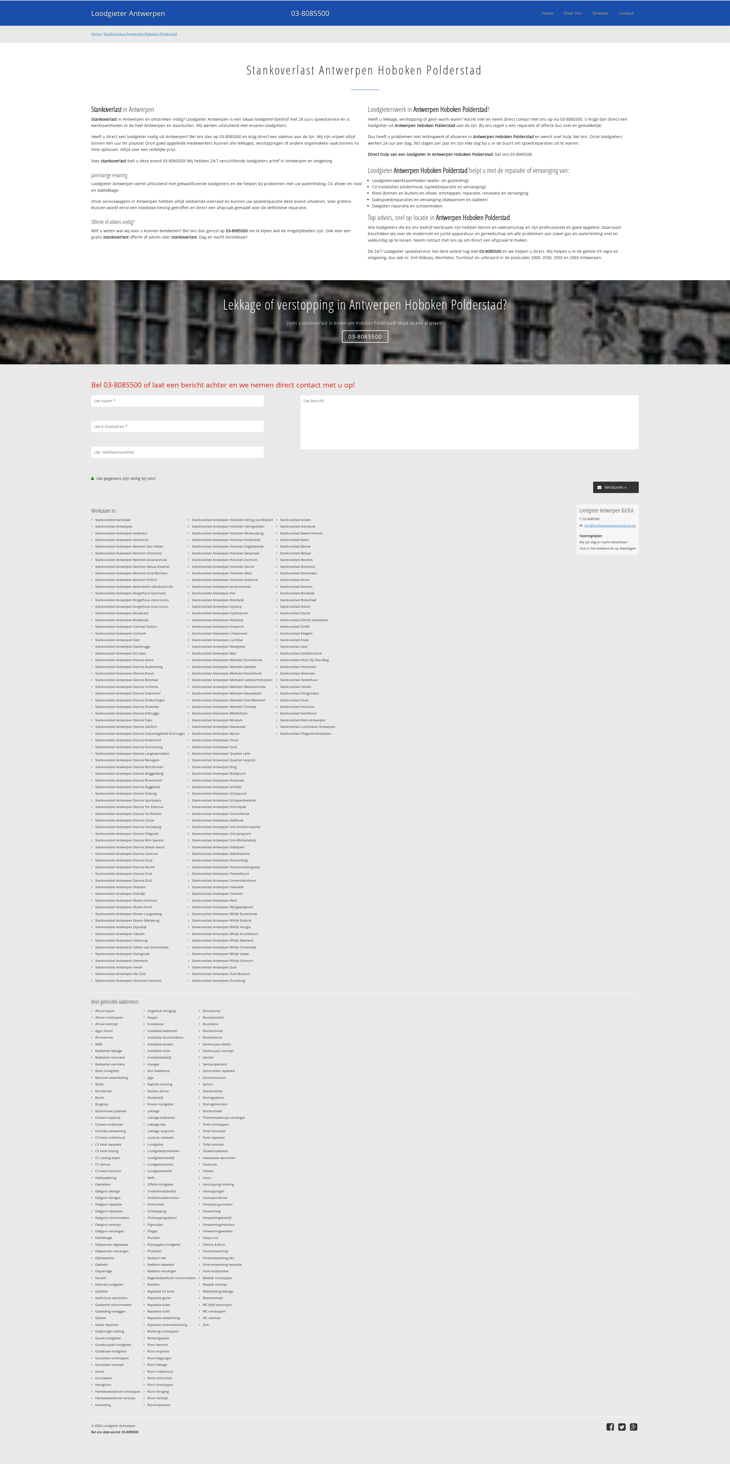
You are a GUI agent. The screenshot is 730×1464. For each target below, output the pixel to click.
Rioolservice (211, 1011)
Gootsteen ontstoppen (112, 1358)
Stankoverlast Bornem (296, 586)
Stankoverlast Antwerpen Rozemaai (218, 780)
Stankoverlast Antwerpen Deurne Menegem (127, 760)
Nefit (151, 1178)
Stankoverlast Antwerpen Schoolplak (219, 807)
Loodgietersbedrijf (161, 1158)
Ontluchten (155, 1204)
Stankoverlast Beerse (295, 546)
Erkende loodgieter (109, 1284)
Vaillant (208, 1171)
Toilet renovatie (214, 1131)
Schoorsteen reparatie (219, 1071)
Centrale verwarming (110, 1131)
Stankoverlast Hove (294, 700)
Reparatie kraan (159, 1305)
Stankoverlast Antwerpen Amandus (121, 533)
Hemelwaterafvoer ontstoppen (118, 1391)
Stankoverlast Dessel (295, 613)
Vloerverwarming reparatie (222, 1264)
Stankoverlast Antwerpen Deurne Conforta (126, 686)
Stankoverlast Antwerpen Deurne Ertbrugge (127, 713)
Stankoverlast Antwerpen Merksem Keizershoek (227, 673)
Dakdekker (103, 1184)
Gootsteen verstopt (109, 1364)
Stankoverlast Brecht (295, 606)
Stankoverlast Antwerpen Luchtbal (217, 640)
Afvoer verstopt (106, 1024)
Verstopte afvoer (215, 1198)
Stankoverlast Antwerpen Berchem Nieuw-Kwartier (132, 566)
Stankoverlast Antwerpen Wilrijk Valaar (220, 954)
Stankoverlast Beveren (296, 560)
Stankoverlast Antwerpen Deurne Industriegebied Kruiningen (140, 733)
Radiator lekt (156, 1258)
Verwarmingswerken (218, 1231)
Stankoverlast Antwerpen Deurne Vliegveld (126, 833)
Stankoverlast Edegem (296, 633)
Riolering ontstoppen (163, 1331)
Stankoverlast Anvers (295, 520)
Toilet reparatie (214, 1137)
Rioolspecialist (213, 1017)
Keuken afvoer (158, 1091)
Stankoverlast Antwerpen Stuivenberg (220, 860)
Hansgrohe (103, 1384)
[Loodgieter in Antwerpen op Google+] (634, 1427)
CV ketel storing (106, 1151)
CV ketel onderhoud (110, 1137)
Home (96, 33)
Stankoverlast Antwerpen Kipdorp (217, 606)
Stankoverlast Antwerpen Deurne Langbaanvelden (132, 753)
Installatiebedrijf (159, 1057)
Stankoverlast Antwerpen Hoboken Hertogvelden (228, 526)
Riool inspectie (158, 1351)
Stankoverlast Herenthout (299, 680)
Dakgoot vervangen (109, 1231)
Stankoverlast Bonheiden (298, 573)
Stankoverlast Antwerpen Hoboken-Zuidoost (225, 579)
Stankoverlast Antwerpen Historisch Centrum (128, 980)
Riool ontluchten (159, 1378)
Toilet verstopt (213, 1144)
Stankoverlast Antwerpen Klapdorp (218, 620)
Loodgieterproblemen (163, 1151)
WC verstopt (212, 1318)
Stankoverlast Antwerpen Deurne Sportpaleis (128, 800)
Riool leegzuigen (159, 1358)
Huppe (152, 1017)
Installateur (155, 1024)
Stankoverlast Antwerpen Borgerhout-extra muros (132, 600)
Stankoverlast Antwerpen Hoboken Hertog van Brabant (232, 520)
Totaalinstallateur (215, 1151)
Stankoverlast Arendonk (297, 526)
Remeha (153, 1284)
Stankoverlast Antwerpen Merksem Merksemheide (229, 686)
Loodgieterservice (160, 1164)
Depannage (103, 1271)
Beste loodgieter (107, 1071)
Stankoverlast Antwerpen (113, 526)
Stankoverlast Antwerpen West (214, 900)
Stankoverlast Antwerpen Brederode (122, 620)
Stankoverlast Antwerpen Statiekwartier (221, 853)
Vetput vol (210, 1237)
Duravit (100, 1278)
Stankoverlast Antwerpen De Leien (120, 653)
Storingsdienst (213, 1097)
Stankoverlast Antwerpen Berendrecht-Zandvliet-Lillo (134, 586)
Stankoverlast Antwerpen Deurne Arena (124, 660)
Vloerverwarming (215, 1251)
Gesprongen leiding (109, 1331)
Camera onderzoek (109, 1124)
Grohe (99, 1371)
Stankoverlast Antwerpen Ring (214, 767)
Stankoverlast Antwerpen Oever (215, 740)
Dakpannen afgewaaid (111, 1244)
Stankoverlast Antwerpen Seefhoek (218, 820)
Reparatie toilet (158, 1311)
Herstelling (103, 1405)
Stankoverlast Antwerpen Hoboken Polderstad (140, 33)
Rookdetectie (212, 1037)
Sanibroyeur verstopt (218, 1051)
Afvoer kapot (104, 1011)
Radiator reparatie (160, 1264)
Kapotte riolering (159, 1084)
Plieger (152, 1231)
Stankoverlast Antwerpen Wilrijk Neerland (222, 940)
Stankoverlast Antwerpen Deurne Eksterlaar (127, 706)
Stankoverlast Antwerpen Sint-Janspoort (221, 833)
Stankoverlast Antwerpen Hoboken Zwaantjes (225, 553)
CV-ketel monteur (108, 1171)
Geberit (100, 1318)
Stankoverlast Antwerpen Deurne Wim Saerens (129, 840)
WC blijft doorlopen (217, 1305)
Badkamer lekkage (108, 1051)
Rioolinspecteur (159, 1405)
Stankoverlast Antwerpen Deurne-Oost (123, 873)
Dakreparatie (104, 1258)
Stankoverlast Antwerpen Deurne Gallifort (126, 726)
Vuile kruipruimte (215, 1271)
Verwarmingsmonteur (219, 1224)
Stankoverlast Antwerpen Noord (215, 733)
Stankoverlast (213, 1091)
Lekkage (153, 1111)
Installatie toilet (158, 1051)
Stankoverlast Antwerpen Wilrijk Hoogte (221, 927)
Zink (206, 1324)
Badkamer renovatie (110, 1057)
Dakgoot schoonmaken (112, 1217)
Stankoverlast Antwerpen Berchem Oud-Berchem (131, 573)
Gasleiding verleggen (110, 1311)
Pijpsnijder (155, 1224)
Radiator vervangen (161, 1271)
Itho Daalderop (158, 1071)
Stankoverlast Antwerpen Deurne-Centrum (126, 853)
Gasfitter (101, 1291)
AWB (98, 1044)
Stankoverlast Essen (294, 640)
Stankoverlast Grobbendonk (301, 653)
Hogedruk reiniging (161, 1011)
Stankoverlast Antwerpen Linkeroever (219, 633)
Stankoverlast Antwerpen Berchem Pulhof (126, 579)
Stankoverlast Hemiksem (298, 667)
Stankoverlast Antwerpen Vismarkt (217, 893)
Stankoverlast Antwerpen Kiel (213, 593)
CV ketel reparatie (108, 1144)
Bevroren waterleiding (111, 1077)
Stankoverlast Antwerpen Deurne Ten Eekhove (129, 807)
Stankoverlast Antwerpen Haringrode (122, 954)
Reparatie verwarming (163, 1318)
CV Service (102, 1164)
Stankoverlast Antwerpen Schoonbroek (221, 813)
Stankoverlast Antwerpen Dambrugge (122, 646)
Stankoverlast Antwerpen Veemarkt (218, 887)
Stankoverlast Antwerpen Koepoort (218, 626)
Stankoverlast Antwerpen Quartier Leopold (223, 760)
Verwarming (211, 1211)
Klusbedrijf (155, 1097)
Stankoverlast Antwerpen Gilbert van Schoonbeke (132, 947)
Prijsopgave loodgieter (164, 1244)
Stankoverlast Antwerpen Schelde (216, 787)
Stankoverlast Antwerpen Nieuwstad (219, 726)
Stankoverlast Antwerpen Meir (214, 653)
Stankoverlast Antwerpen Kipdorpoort (220, 613)
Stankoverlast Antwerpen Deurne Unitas (124, 820)
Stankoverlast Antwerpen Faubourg (121, 940)
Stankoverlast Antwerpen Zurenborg (218, 980)
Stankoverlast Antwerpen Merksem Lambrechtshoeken (232, 680)
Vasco (207, 1178)
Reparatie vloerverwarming (167, 1324)
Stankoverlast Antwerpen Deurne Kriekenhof (128, 740)
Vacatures (210, 1164)
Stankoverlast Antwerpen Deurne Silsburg (126, 793)
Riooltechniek (213, 1031)
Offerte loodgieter (160, 1184)
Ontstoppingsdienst (162, 1217)
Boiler (99, 1084)
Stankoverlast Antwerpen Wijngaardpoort (222, 907)
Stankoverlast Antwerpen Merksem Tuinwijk (224, 706)
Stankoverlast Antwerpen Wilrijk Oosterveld (224, 947)
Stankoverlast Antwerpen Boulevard (121, 613)
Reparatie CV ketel (160, 1291)
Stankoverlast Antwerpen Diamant (120, 887)
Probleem (154, 1251)
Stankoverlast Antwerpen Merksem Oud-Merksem (228, 700)
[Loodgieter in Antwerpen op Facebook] (611, 1427)
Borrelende (103, 1091)
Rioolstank (210, 1024)
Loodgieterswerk (159, 1171)
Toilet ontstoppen (216, 1124)
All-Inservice (104, 1037)
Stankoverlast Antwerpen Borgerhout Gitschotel (130, 593)
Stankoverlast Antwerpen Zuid (214, 967)
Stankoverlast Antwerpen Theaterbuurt (220, 873)
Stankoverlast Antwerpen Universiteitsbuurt (224, 880)
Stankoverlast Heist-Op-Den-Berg (304, 660)
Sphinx (208, 1084)
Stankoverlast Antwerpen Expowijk (121, 927)
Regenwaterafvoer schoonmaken (171, 1278)
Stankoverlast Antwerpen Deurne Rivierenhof (128, 780)
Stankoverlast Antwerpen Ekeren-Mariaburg (127, 920)
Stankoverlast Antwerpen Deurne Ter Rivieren (128, 813)
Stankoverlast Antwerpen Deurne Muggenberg (129, 773)
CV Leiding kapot (107, 1158)
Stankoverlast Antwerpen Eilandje (120, 893)
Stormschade (212, 1111)
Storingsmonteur (215, 1104)
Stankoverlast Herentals (297, 673)
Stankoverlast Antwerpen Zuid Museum (221, 974)
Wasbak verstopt (215, 1284)
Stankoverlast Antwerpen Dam (117, 640)
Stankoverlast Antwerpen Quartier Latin (221, 753)
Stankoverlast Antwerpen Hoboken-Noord (223, 566)
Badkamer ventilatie (110, 1064)
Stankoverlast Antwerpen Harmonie (121, 960)
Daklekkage (103, 1237)
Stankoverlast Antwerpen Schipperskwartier (224, 800)
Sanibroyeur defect (217, 1044)
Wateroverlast (213, 1298)
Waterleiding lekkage (218, 1291)
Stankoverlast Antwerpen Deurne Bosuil (124, 673)
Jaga (150, 1077)
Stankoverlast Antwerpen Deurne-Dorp (124, 860)
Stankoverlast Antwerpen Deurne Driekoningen (130, 700)
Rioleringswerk (158, 1338)
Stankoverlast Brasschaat (298, 600)
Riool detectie (157, 1344)
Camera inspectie (107, 1117)
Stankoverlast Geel (293, 646)
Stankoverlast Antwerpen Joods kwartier (221, 586)
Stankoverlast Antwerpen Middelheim (220, 713)
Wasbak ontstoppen (217, 1278)
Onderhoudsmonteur (163, 1198)
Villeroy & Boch (214, 1244)
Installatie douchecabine (165, 1037)
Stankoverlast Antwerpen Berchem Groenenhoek (131, 560)
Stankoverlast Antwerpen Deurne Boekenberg (129, 667)
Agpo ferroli (104, 1031)
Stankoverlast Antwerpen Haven (119, 967)
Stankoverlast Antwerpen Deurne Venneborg (128, 827)
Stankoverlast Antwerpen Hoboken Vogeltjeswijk (228, 546)
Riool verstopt (157, 1398)
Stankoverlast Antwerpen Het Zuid (120, 974)
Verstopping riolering (218, 1184)
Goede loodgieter (108, 1338)
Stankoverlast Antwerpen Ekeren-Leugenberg (128, 914)
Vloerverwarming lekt (218, 1258)
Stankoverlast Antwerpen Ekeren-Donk (123, 907)
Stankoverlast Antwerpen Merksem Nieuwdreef (226, 693)
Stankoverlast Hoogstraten (299, 693)
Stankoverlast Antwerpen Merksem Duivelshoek (227, 660)
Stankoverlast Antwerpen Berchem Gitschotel (128, 553)
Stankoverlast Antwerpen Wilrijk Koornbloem (225, 934)
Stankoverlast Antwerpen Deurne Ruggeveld (127, 787)
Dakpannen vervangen (112, 1251)
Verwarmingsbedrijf (217, 1217)
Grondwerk (103, 1378)
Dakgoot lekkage (107, 1191)
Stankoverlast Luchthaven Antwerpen (307, 726)
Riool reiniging (158, 1391)
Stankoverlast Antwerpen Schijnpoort (219, 793)
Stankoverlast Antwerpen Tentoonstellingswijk (226, 867)
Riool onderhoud (160, 1371)
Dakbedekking (105, 1178)
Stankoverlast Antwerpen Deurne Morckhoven (129, 767)
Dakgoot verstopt (108, 1224)
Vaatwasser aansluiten (219, 1158)
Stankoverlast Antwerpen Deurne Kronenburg (129, 747)
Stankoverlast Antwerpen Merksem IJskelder (224, 667)
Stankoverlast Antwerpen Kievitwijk (218, 600)
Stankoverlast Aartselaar (113, 520)
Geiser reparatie (106, 1324)
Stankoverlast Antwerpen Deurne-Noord (125, 867)
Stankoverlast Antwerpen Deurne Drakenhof (128, 693)
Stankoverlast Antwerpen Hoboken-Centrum (224, 560)
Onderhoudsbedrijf (161, 1191)
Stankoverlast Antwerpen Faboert (120, 934)
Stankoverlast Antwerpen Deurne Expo (123, 720)
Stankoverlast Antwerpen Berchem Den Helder (129, 546)
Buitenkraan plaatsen (111, 1111)
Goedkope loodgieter (111, 1351)
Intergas (153, 1064)
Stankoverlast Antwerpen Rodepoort (219, 773)
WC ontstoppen (214, 1311)
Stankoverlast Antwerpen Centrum (120, 633)
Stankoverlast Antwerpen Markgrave (218, 646)
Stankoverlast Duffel (295, 626)
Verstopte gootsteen (218, 1204)
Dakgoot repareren (109, 1211)
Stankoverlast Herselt (295, 686)
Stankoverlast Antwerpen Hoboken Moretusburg (227, 533)
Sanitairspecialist (215, 1064)
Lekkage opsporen (161, 1131)
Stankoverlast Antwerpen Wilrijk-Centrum (222, 960)
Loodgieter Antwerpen (128, 13)
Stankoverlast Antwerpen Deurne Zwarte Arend (130, 847)
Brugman (102, 1104)
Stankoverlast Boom (295, 579)
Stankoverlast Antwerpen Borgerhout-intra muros (131, 606)
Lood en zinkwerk (160, 1137)
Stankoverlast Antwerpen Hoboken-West (222, 573)
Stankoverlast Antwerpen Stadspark (218, 847)
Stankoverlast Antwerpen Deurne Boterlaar (126, 680)
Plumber (153, 1237)
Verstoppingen (213, 1191)
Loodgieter (155, 1144)
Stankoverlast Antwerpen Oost (214, 747)
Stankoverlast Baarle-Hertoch (301, 533)
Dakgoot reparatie (108, 1204)
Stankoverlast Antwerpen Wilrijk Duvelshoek (224, 914)
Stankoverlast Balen (294, 540)
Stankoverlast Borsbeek (297, 593)
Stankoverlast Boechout (297, 566)
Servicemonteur (214, 1077)
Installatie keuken (160, 1044)
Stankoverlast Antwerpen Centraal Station (126, 626)
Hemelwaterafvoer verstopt (115, 1398)
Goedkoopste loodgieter (113, 1344)
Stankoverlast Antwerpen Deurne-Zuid (123, 880)
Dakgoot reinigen (108, 1198)
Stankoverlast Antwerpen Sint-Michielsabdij (224, 840)
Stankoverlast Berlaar (295, 553)
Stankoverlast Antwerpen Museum (217, 720)
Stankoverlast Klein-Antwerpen (303, 720)
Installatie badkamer (162, 1031)
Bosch (99, 1097)
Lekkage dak (156, 1124)
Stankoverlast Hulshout (297, 706)
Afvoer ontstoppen (109, 1017)
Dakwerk (101, 1264)
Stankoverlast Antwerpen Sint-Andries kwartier (226, 827)
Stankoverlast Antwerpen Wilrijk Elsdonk (222, 920)
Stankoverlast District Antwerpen (304, 620)
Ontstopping (156, 1211)
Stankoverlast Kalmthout (298, 713)
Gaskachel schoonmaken (113, 1305)
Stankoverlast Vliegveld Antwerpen (305, 733)
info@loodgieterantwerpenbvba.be (610, 525)
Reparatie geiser (159, 1298)
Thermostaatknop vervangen (224, 1117)
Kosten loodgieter (160, 1104)
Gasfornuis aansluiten (111, 1298)
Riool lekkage (157, 1364)
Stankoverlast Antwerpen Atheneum (122, 540)
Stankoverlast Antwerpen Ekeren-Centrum (126, 900)
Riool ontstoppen (160, 1384)
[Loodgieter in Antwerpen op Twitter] (622, 1427)
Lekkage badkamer (161, 1117)
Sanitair (208, 1057)
